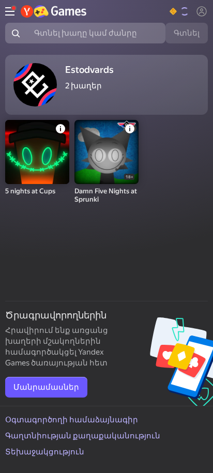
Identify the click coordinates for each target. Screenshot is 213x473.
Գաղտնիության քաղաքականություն (82, 435)
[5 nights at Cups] (37, 152)
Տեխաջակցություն (44, 451)
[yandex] (54, 11)
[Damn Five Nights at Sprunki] (106, 152)
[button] (179, 11)
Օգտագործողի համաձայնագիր (71, 419)
